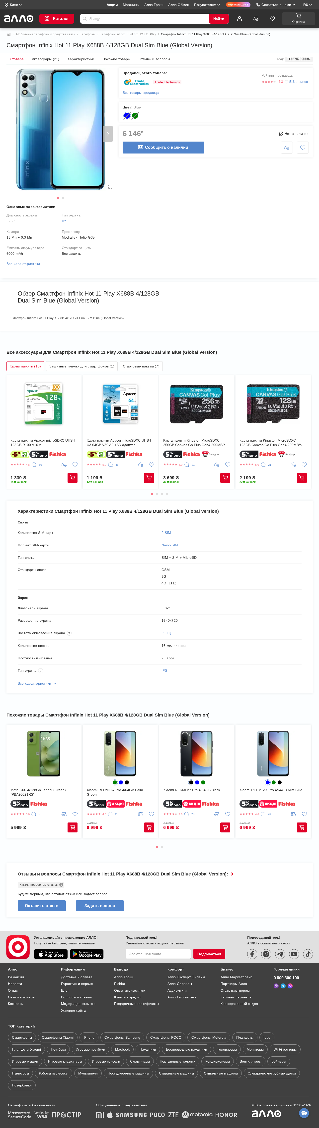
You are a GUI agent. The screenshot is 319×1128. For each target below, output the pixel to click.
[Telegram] (283, 985)
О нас (13, 990)
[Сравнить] (256, 18)
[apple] (110, 1115)
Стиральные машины (176, 1073)
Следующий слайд (108, 134)
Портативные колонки (177, 1061)
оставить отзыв (41, 906)
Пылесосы (20, 1073)
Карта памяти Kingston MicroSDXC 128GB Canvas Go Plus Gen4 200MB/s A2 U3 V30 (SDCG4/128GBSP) (273, 442)
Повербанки (22, 1085)
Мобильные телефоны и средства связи (45, 34)
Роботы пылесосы (53, 1073)
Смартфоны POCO (165, 1037)
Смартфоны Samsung (122, 1037)
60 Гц (166, 633)
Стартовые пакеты (141, 366)
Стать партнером (235, 990)
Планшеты (244, 1037)
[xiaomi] (100, 1115)
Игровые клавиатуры (65, 1061)
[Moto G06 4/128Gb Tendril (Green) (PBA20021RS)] (44, 753)
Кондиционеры (217, 1061)
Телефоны (87, 34)
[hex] (115, 782)
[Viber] (276, 985)
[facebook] (252, 954)
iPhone (88, 1037)
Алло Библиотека (182, 997)
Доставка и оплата (76, 977)
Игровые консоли (106, 1061)
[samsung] (131, 1115)
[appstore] (51, 954)
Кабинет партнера (236, 997)
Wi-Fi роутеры (285, 1049)
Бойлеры (278, 1061)
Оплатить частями (129, 990)
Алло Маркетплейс (236, 977)
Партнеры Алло (234, 984)
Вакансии (16, 977)
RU (305, 5)
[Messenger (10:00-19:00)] (290, 985)
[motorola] (197, 1115)
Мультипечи (88, 1073)
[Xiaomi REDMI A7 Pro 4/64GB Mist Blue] (273, 753)
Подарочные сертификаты (136, 1004)
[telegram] (280, 954)
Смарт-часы (140, 1061)
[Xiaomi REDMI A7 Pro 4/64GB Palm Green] (120, 753)
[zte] (173, 1115)
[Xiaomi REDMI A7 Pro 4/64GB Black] (197, 753)
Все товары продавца (141, 93)
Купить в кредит (127, 997)
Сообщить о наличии (166, 147)
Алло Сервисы (179, 984)
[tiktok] (308, 954)
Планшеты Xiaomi (26, 1049)
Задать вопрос (99, 906)
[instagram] (266, 954)
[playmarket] (87, 954)
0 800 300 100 (286, 978)
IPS (65, 221)
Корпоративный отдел (239, 1004)
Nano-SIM (169, 545)
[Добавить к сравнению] (287, 148)
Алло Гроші (123, 977)
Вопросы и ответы (76, 997)
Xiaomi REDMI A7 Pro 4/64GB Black (191, 790)
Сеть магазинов (21, 997)
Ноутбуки (58, 1049)
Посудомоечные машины (128, 1073)
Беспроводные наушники (186, 1049)
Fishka (119, 984)
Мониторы (255, 1049)
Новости (15, 984)
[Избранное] (272, 18)
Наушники (148, 1049)
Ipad (266, 1037)
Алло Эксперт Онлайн (186, 977)
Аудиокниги (177, 990)
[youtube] (294, 954)
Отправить (84, 18)
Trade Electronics (167, 82)
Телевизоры (227, 1049)
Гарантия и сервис (77, 984)
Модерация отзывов (78, 1004)
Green (135, 116)
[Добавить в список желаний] (303, 148)
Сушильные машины (221, 1073)
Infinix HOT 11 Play (143, 34)
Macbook (122, 1049)
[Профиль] (239, 18)
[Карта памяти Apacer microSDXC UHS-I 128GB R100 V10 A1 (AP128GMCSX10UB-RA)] (44, 404)
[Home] (8, 34)
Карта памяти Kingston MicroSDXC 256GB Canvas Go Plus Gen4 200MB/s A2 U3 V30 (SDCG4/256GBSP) (196, 442)
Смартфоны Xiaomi (58, 1037)
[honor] (227, 1115)
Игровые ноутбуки (90, 1049)
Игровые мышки (25, 1061)
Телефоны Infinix (112, 34)
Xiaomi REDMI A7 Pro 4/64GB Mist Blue (270, 790)
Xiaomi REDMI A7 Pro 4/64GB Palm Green (115, 792)
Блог (65, 990)
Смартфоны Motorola (208, 1037)
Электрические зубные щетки (272, 1073)
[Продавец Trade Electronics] (136, 82)
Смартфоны (22, 1037)
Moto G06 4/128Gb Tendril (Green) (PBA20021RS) (38, 792)
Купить (73, 478)
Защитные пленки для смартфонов (81, 366)
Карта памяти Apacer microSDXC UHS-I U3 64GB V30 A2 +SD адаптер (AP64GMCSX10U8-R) (119, 442)
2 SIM (166, 533)
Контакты (15, 1004)
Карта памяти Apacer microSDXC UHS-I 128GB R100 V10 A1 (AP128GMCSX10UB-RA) (42, 442)
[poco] (157, 1115)
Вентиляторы (250, 1061)
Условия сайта (73, 1010)
